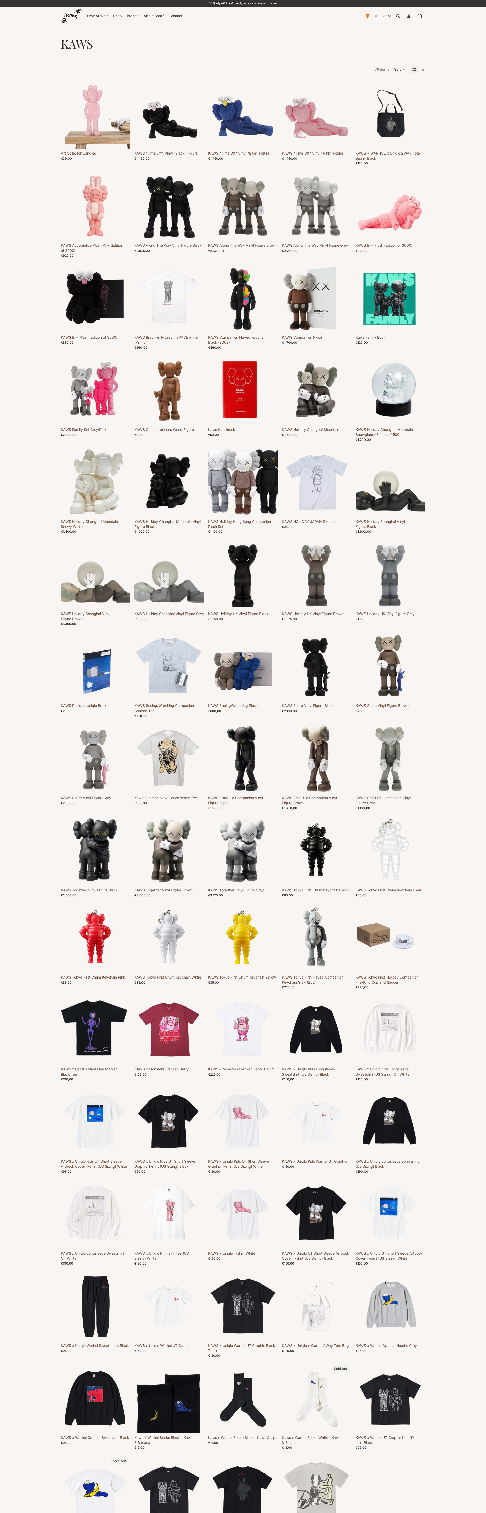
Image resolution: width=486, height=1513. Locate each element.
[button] (400, 69)
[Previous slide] (68, 114)
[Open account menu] (408, 16)
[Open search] (397, 16)
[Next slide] (122, 114)
